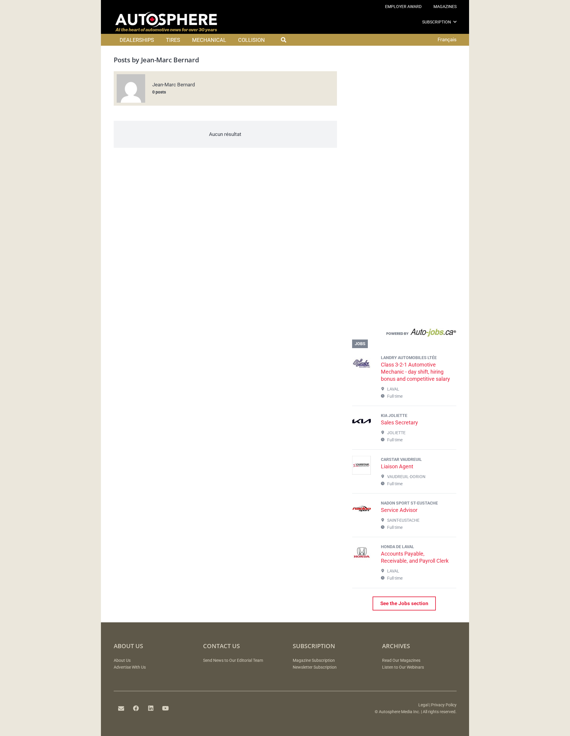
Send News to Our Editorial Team (233, 660)
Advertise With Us (130, 667)
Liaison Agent (397, 466)
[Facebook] (136, 708)
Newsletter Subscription (315, 667)
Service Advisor (399, 510)
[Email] (121, 708)
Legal (423, 705)
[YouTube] (165, 708)
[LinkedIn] (150, 708)
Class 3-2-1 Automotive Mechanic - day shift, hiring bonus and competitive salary (415, 371)
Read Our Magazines (401, 660)
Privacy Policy (444, 705)
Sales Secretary (399, 422)
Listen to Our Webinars (403, 667)
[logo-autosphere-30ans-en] (166, 22)
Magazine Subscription (314, 660)
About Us (122, 660)
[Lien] (404, 334)
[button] (455, 21)
